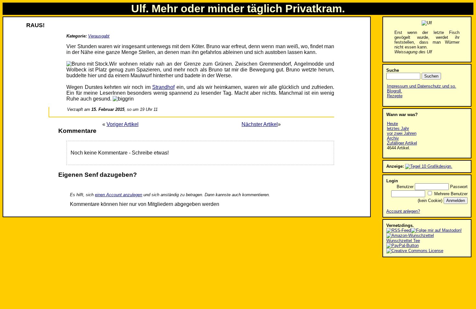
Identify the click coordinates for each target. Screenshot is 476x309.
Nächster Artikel (260, 124)
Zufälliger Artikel (402, 143)
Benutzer (405, 186)
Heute (392, 123)
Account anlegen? (403, 211)
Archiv (393, 138)
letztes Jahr (398, 128)
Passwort (459, 186)
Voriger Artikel (123, 124)
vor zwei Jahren (401, 133)
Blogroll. (394, 91)
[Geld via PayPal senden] (402, 245)
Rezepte (394, 95)
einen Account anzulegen (118, 194)
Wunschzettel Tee (403, 240)
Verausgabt (98, 36)
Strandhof (163, 87)
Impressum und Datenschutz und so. (421, 86)
